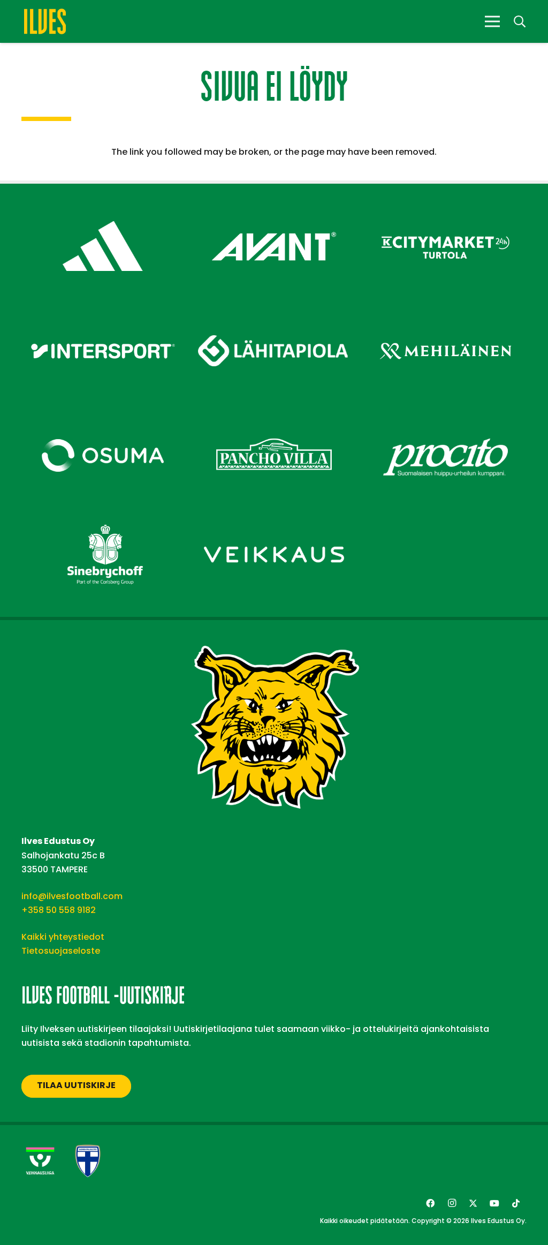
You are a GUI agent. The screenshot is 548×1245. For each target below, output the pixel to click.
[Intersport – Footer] (102, 312)
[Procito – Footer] (445, 417)
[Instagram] (451, 1203)
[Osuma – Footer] (102, 417)
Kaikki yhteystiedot (62, 937)
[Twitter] (473, 1203)
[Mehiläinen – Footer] (445, 312)
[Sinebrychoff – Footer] (102, 516)
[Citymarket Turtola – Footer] (445, 207)
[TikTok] (516, 1203)
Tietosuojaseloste (60, 951)
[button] (519, 22)
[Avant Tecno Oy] (274, 207)
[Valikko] (492, 21)
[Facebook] (430, 1203)
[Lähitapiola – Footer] (274, 306)
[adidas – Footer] (102, 207)
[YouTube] (494, 1203)
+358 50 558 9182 (58, 910)
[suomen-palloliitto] (87, 1161)
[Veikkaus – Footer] (274, 516)
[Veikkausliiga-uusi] (40, 1161)
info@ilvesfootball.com (72, 896)
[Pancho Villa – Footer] (274, 417)
